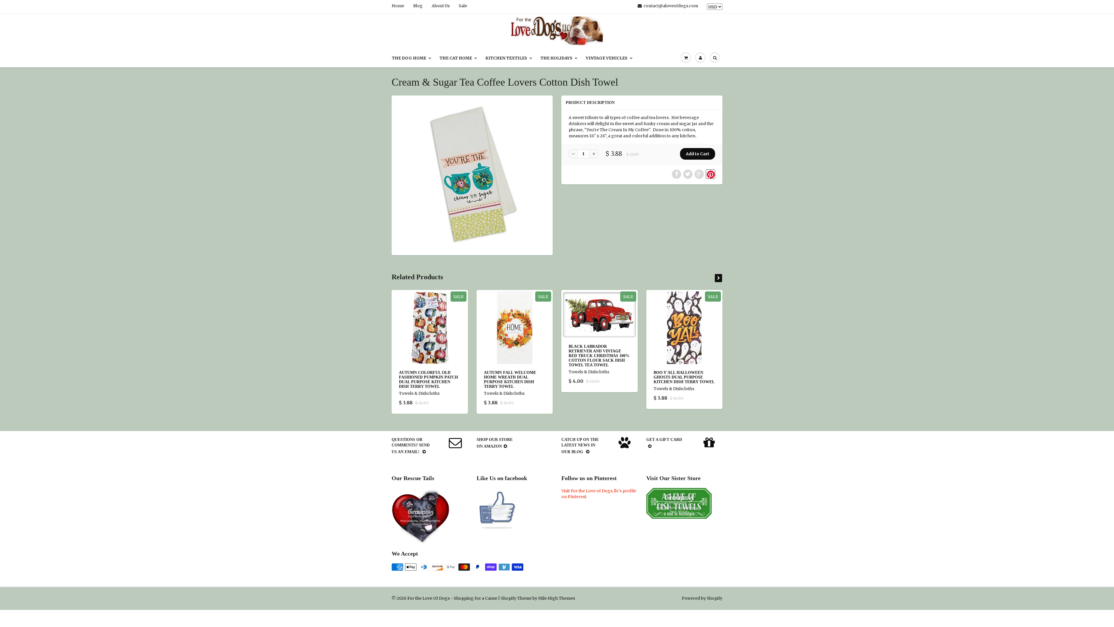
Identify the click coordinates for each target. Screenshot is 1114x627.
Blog (418, 5)
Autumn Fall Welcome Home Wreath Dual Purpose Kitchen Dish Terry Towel (510, 379)
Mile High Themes (556, 598)
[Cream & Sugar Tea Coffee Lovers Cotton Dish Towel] (472, 174)
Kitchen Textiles (506, 58)
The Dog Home (409, 58)
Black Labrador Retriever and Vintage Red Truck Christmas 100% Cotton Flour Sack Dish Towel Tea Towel (599, 355)
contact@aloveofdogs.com (670, 5)
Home (398, 5)
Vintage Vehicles (606, 58)
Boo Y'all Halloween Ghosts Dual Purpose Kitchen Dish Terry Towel (684, 377)
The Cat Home (456, 58)
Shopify (508, 598)
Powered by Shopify (702, 598)
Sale (463, 5)
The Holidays (556, 58)
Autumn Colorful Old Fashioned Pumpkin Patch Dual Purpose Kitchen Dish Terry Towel (428, 379)
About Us (441, 5)
